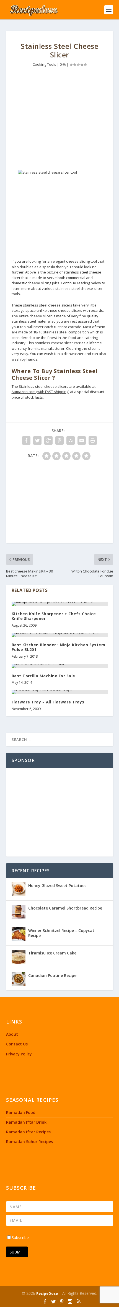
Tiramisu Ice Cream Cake (52, 953)
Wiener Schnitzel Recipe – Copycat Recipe (61, 933)
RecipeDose (47, 1293)
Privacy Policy (19, 1054)
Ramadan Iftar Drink (26, 1122)
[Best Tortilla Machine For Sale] (60, 666)
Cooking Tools (44, 64)
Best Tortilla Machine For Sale (43, 675)
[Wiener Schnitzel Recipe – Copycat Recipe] (18, 934)
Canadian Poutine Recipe (52, 975)
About (12, 1034)
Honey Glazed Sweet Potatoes (57, 885)
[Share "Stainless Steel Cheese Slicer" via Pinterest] (59, 440)
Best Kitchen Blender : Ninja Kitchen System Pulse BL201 (58, 647)
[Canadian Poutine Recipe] (18, 979)
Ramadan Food (20, 1112)
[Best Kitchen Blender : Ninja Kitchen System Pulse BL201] (60, 635)
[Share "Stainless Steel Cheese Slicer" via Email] (81, 440)
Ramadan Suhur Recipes (29, 1141)
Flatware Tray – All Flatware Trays (48, 702)
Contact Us (17, 1044)
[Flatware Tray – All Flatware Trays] (60, 692)
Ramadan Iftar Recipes (28, 1131)
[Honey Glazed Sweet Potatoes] (18, 889)
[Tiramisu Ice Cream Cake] (18, 957)
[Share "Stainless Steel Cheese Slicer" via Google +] (48, 440)
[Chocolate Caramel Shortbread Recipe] (18, 912)
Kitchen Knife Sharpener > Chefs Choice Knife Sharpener (54, 616)
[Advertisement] (59, 117)
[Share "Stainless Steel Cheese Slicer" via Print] (92, 440)
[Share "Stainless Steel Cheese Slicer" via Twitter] (37, 440)
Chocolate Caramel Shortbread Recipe (65, 908)
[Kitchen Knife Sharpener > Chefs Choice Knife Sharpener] (60, 604)
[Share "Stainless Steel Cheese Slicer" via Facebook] (26, 440)
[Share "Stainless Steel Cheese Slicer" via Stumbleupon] (70, 440)
